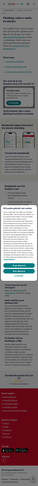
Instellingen (19, 276)
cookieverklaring (8, 259)
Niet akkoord (19, 271)
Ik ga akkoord (19, 265)
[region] (19, 243)
